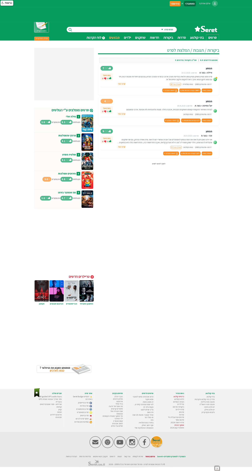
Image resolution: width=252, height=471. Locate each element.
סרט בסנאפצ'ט (83, 412)
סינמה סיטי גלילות (208, 402)
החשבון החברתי (86, 303)
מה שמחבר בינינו (67, 192)
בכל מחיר (119, 403)
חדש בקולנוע (179, 399)
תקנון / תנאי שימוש (100, 456)
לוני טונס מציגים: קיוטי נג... (143, 404)
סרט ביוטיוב (84, 415)
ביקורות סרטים (178, 407)
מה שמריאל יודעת (116, 406)
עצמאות (119, 413)
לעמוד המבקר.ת (169, 90)
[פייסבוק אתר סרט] (144, 447)
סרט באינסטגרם (82, 409)
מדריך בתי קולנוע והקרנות (205, 399)
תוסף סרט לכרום (82, 418)
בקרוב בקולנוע (178, 401)
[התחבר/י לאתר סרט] (215, 3)
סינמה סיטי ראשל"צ (207, 404)
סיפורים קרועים (117, 408)
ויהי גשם (150, 412)
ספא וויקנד (149, 399)
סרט (145, 464)
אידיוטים (120, 401)
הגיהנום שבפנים (56, 303)
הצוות (119, 456)
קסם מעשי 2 (118, 421)
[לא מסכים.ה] (105, 78)
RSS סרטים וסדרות (81, 422)
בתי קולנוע (210, 396)
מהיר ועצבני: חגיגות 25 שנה (142, 415)
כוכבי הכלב (118, 396)
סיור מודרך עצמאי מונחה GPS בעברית (50, 400)
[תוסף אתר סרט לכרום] (107, 447)
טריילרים (180, 404)
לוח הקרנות (94, 37)
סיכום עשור (179, 420)
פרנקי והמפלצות (67, 135)
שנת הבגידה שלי (116, 411)
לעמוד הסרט (207, 90)
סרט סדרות (84, 406)
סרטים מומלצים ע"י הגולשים (71, 110)
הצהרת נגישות (71, 456)
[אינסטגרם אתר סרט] (132, 447)
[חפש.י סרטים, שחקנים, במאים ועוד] (70, 29)
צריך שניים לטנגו (147, 409)
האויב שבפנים (117, 423)
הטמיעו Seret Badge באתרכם (82, 397)
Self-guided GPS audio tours (50, 396)
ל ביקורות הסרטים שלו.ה (190, 90)
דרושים (112, 456)
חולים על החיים (117, 426)
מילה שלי (71, 116)
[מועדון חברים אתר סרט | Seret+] (95, 447)
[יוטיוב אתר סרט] (120, 447)
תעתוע (41, 303)
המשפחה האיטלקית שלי (144, 428)
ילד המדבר (118, 418)
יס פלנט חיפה (209, 407)
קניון (60, 409)
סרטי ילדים (180, 409)
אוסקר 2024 (179, 425)
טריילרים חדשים (79, 276)
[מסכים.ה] (110, 78)
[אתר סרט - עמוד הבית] (205, 31)
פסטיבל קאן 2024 (177, 427)
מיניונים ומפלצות (67, 173)
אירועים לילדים (56, 414)
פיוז (152, 420)
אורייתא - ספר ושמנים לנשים (51, 404)
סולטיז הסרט (69, 154)
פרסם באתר (150, 456)
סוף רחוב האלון (147, 425)
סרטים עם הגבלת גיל (176, 417)
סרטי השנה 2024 (177, 422)
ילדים (127, 37)
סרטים (181, 412)
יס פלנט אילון (210, 409)
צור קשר (127, 456)
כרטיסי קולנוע (178, 396)
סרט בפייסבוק (83, 402)
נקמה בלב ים (148, 407)
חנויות (59, 412)
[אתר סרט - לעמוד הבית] (37, 396)
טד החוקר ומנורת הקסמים (113, 416)
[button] (6, 3)
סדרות (181, 414)
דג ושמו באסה (148, 402)
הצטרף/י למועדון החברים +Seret (171, 456)
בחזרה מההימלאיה (146, 422)
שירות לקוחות (138, 456)
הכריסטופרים (71, 303)
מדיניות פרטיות (85, 456)
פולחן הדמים (118, 399)
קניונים (59, 407)
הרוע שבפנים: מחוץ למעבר (143, 396)
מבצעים (114, 37)
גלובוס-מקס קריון (208, 412)
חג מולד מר (149, 417)
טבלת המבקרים (42, 38)
